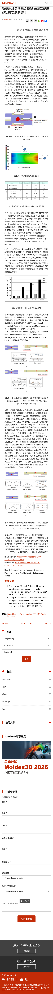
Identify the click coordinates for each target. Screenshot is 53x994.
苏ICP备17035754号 (28, 987)
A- (27, 21)
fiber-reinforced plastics (22, 614)
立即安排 (26, 967)
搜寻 (26, 659)
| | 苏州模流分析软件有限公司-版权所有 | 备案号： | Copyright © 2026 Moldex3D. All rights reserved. (26, 987)
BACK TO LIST (26, 624)
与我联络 (26, 951)
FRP (34, 614)
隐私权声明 (9, 985)
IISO (38, 614)
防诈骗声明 (20, 985)
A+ (36, 21)
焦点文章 (7, 19)
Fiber (9, 614)
